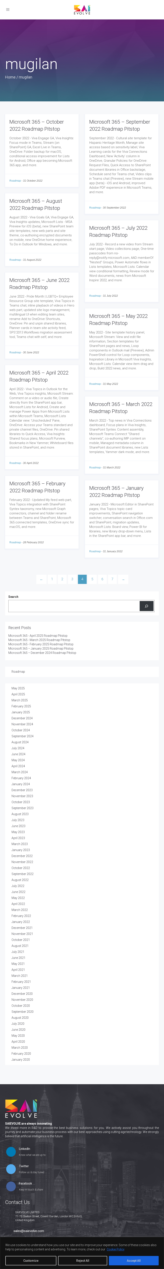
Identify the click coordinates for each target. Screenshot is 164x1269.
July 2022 (18, 886)
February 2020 (21, 1053)
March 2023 (20, 844)
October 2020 (21, 1005)
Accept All (134, 1260)
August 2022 (20, 880)
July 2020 (18, 1023)
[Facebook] (11, 1187)
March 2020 (20, 1047)
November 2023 (22, 796)
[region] (82, 1253)
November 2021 (22, 934)
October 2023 (21, 802)
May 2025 (18, 688)
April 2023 (18, 838)
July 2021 (18, 952)
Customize (30, 1260)
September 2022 (23, 874)
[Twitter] (11, 1169)
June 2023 (18, 826)
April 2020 (18, 1041)
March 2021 (20, 975)
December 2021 (22, 928)
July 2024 (18, 748)
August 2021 (20, 946)
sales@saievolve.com (28, 1231)
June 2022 (18, 892)
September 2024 (23, 736)
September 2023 (23, 808)
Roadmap (15, 180)
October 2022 (21, 868)
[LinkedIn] (11, 1152)
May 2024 (18, 760)
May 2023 (18, 832)
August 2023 (20, 814)
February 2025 (21, 706)
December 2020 (22, 993)
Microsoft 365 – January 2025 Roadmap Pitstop (40, 648)
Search (13, 596)
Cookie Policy (115, 1249)
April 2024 (18, 766)
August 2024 (20, 742)
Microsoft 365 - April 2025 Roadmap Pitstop (37, 635)
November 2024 (22, 724)
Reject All (82, 1260)
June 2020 (18, 1029)
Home (10, 77)
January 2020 (21, 1059)
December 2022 (22, 856)
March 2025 (20, 700)
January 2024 (21, 784)
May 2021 (18, 963)
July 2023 (18, 820)
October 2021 (21, 940)
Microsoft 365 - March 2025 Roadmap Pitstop (39, 640)
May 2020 (18, 1035)
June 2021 (18, 958)
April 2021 (18, 969)
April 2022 (18, 904)
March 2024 (20, 772)
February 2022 (21, 916)
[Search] (147, 606)
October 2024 (21, 730)
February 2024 (21, 778)
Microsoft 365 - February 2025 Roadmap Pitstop (40, 644)
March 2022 (20, 910)
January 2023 (21, 850)
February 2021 (21, 981)
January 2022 (21, 922)
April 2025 (18, 694)
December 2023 (22, 790)
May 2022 (18, 898)
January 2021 (21, 987)
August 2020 (20, 1017)
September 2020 (23, 1011)
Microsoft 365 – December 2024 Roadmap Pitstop (42, 652)
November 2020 (22, 999)
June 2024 (18, 754)
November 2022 (22, 862)
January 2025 (21, 712)
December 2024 (22, 718)
